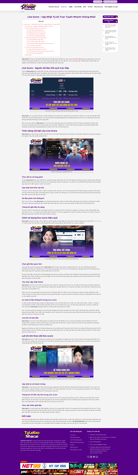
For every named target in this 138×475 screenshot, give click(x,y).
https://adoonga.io (101, 434)
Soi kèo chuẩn (98, 1)
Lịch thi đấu (78, 7)
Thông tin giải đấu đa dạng (35, 36)
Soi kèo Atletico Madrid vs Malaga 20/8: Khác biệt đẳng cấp (111, 32)
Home (22, 11)
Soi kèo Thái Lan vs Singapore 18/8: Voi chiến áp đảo (111, 43)
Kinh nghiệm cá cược (111, 7)
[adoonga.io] (28, 7)
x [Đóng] (23, 461)
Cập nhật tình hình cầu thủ (35, 32)
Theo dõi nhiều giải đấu (34, 53)
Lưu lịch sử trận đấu (33, 45)
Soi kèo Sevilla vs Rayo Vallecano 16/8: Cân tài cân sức (110, 49)
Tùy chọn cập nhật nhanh (35, 41)
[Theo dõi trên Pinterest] (91, 457)
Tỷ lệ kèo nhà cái (53, 7)
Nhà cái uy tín (98, 7)
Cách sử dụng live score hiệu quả (35, 37)
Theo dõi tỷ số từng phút (35, 30)
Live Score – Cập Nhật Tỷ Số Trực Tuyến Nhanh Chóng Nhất (41, 24)
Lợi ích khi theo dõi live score (34, 47)
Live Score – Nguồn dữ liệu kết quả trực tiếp (38, 26)
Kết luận (28, 55)
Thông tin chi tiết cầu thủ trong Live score (40, 51)
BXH (84, 7)
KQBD (71, 7)
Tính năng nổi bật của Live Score (35, 28)
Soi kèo (90, 7)
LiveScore (64, 7)
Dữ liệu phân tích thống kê (35, 34)
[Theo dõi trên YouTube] (94, 457)
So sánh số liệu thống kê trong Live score (40, 43)
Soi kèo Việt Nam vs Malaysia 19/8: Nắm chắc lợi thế (110, 37)
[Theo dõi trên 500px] (97, 457)
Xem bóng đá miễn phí (110, 1)
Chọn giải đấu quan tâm (34, 39)
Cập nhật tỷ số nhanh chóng (36, 49)
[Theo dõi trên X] (88, 457)
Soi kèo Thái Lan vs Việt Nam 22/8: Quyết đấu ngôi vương (110, 26)
